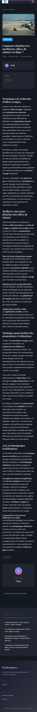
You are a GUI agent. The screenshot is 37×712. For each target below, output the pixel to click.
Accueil (4, 9)
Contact (4, 699)
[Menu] (33, 1)
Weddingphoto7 (9, 667)
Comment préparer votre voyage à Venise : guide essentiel (17, 623)
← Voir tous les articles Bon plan (14, 593)
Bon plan (12, 9)
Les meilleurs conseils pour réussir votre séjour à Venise (17, 630)
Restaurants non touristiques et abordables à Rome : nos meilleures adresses (17, 638)
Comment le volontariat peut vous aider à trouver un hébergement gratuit (17, 647)
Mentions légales (7, 695)
